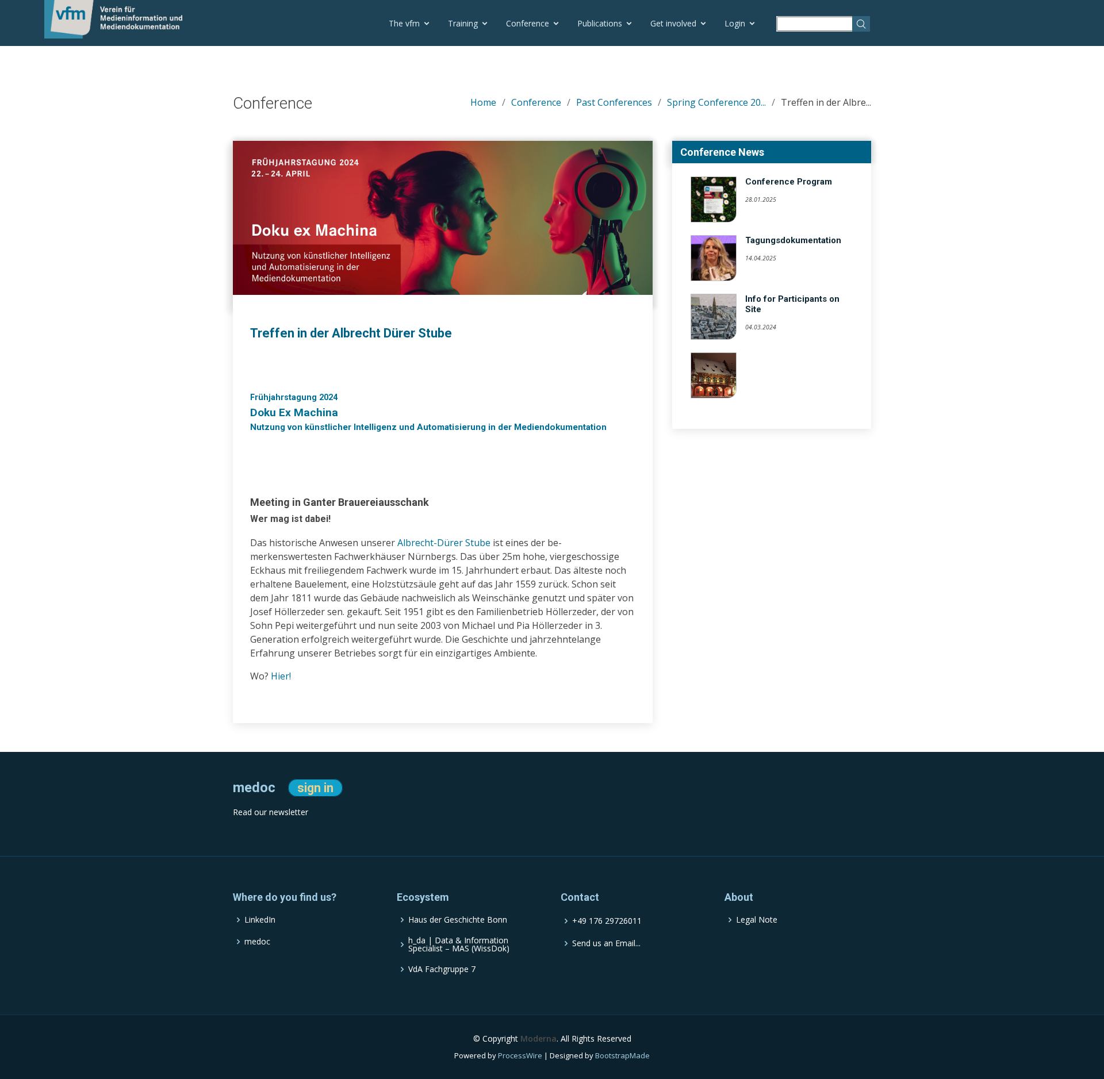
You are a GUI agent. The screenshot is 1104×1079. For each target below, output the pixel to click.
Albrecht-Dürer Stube (443, 542)
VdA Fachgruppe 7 (442, 970)
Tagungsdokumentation (793, 240)
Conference (527, 23)
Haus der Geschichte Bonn (457, 920)
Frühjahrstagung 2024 (294, 397)
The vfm (404, 23)
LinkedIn (259, 920)
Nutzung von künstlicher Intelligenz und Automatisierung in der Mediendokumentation (428, 427)
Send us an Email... (606, 944)
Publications (599, 23)
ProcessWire (520, 1056)
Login (734, 23)
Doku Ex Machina (294, 412)
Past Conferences (614, 102)
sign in (315, 788)
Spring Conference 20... (716, 102)
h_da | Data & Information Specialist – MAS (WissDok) (458, 945)
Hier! (281, 676)
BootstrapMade (622, 1056)
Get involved (673, 23)
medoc (257, 942)
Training (463, 23)
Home (483, 102)
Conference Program (788, 181)
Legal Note (756, 920)
